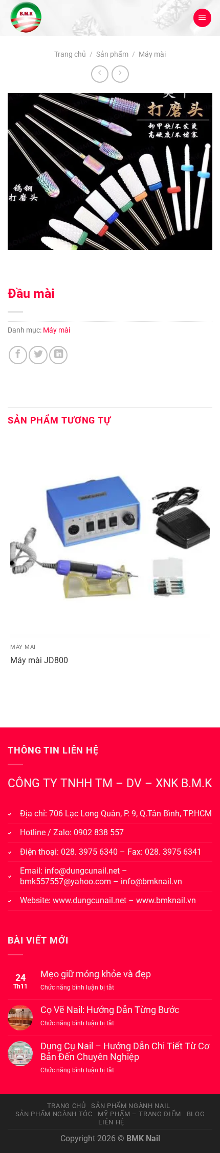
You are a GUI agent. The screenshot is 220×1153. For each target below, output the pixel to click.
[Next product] (99, 74)
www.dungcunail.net (89, 900)
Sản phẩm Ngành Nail (130, 1106)
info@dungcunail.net (82, 871)
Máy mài (152, 54)
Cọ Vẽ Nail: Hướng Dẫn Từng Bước (109, 1010)
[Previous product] (120, 74)
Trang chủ (70, 54)
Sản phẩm (112, 54)
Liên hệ (111, 1122)
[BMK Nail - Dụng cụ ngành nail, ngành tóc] (57, 18)
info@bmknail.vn (151, 881)
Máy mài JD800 (39, 660)
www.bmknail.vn (166, 900)
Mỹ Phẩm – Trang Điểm (139, 1114)
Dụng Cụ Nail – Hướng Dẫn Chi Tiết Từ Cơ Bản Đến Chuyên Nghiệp (124, 1051)
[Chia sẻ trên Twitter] (38, 355)
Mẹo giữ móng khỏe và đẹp (95, 974)
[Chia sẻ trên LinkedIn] (58, 355)
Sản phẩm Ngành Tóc (54, 1114)
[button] (202, 18)
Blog (196, 1114)
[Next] (49, 261)
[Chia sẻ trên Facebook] (18, 355)
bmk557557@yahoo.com (65, 881)
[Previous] (19, 261)
